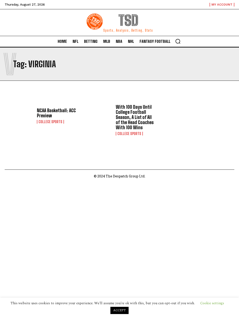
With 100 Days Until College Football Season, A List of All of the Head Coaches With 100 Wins (135, 117)
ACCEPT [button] (119, 310)
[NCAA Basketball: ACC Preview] (19, 115)
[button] (177, 41)
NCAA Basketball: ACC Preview (56, 113)
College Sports (50, 122)
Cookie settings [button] (212, 303)
